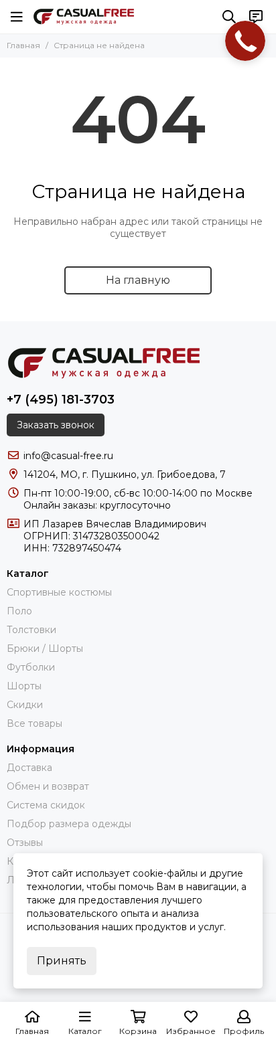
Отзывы (25, 843)
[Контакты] (256, 16)
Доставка (29, 768)
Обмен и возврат (48, 786)
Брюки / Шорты (45, 648)
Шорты (24, 686)
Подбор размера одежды (69, 824)
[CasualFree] (83, 17)
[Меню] (16, 16)
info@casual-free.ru (68, 456)
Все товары (34, 723)
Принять (61, 960)
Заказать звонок (55, 425)
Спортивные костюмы (59, 592)
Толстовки (31, 630)
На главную (138, 280)
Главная (23, 45)
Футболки (31, 667)
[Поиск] (229, 16)
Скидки (25, 705)
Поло (19, 611)
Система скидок (46, 805)
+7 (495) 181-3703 (61, 399)
